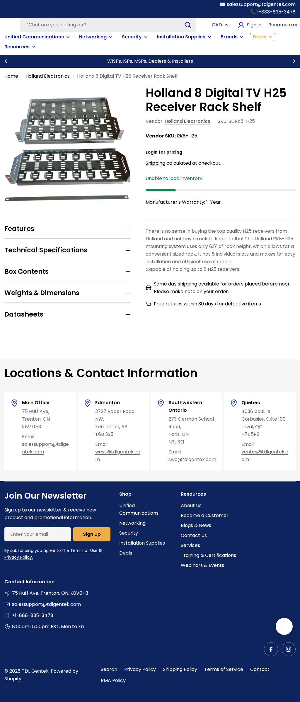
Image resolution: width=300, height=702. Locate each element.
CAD (217, 24)
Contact (260, 669)
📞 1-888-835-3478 (273, 12)
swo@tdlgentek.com (192, 459)
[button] (6, 61)
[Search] (187, 24)
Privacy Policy (140, 669)
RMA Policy (113, 680)
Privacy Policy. (18, 557)
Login (152, 152)
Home (11, 76)
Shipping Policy (180, 669)
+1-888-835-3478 (32, 615)
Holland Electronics (47, 76)
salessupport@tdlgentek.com (46, 604)
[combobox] (108, 25)
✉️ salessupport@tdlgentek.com (258, 4)
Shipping (155, 163)
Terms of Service (223, 669)
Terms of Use (84, 550)
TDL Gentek (35, 671)
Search (109, 669)
